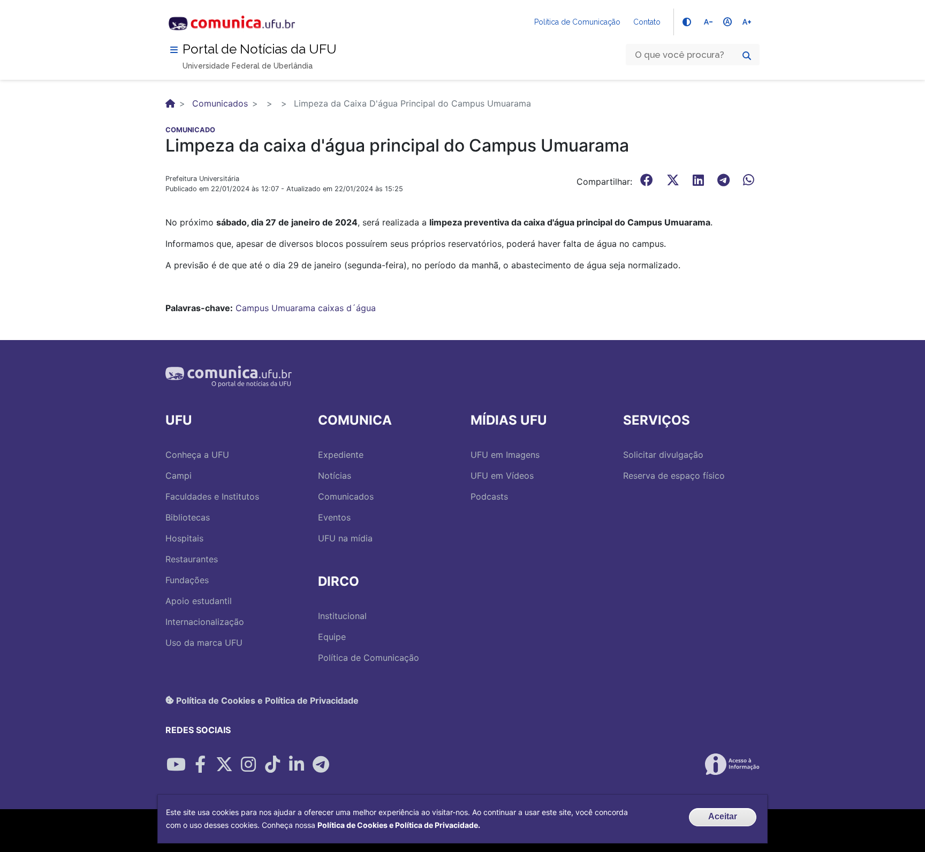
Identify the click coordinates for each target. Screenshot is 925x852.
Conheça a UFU (197, 454)
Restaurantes (191, 559)
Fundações (187, 580)
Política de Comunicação (577, 22)
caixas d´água (347, 308)
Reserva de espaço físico (674, 475)
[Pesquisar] (746, 55)
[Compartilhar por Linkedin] (296, 764)
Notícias (334, 475)
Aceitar (722, 816)
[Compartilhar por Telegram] (320, 764)
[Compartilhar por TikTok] (272, 764)
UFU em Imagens (505, 454)
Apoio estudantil (198, 600)
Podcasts (489, 496)
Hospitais (184, 538)
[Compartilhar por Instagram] (248, 764)
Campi (178, 475)
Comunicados (220, 103)
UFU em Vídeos (502, 475)
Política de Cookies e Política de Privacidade (266, 700)
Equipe (332, 636)
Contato (647, 22)
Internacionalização (204, 621)
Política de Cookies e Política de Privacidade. (398, 825)
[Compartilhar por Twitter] (224, 764)
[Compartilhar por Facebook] (200, 764)
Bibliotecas (187, 517)
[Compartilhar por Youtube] (176, 764)
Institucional (342, 615)
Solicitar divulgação (663, 454)
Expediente (340, 454)
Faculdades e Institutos (212, 496)
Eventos (334, 517)
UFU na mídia (345, 538)
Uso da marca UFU (203, 642)
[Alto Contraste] (686, 22)
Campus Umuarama (275, 308)
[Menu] (174, 49)
